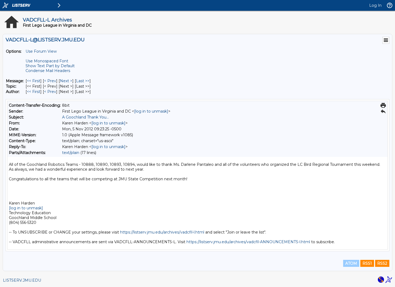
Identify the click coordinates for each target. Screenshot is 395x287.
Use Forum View (41, 51)
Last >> (82, 80)
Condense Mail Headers (48, 70)
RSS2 (382, 263)
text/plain (70, 152)
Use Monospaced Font (47, 61)
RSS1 (367, 263)
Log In (375, 5)
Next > (66, 80)
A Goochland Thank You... (85, 117)
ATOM (351, 263)
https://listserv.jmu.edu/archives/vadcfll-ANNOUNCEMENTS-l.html (248, 241)
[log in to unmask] (151, 111)
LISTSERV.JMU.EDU (22, 280)
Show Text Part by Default (50, 65)
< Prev (50, 80)
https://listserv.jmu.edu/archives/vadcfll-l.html (162, 232)
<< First (33, 80)
